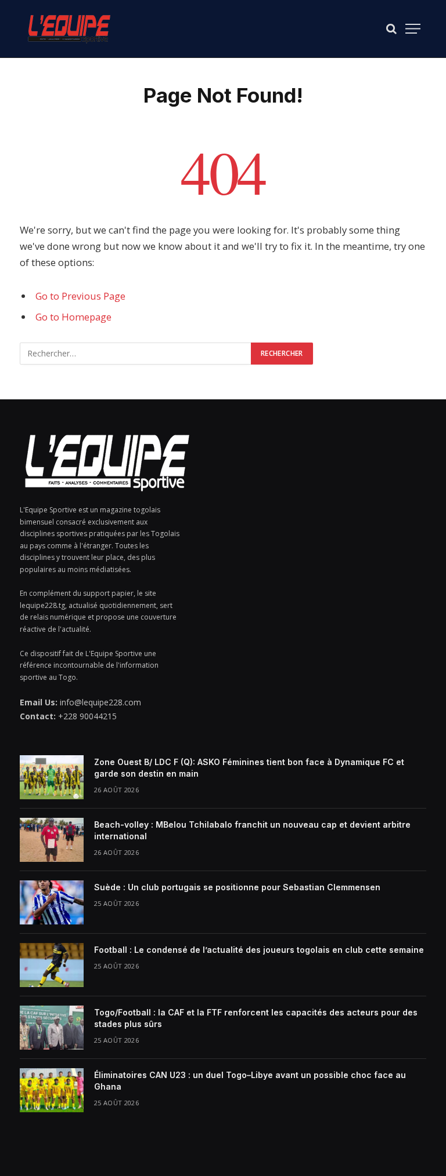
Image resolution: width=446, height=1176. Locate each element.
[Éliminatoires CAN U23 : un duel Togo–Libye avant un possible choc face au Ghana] (52, 1090)
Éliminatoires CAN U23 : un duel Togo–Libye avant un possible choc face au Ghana (250, 1080)
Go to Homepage (73, 316)
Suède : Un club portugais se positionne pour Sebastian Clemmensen (237, 887)
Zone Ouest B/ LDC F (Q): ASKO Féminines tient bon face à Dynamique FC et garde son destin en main (249, 767)
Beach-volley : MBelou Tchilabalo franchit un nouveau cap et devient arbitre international (252, 830)
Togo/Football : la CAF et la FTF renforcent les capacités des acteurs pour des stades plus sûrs (256, 1018)
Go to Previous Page (80, 296)
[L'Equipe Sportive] (69, 29)
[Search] (391, 29)
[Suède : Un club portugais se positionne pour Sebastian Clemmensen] (52, 902)
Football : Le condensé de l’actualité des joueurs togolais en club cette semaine (259, 950)
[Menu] (412, 29)
